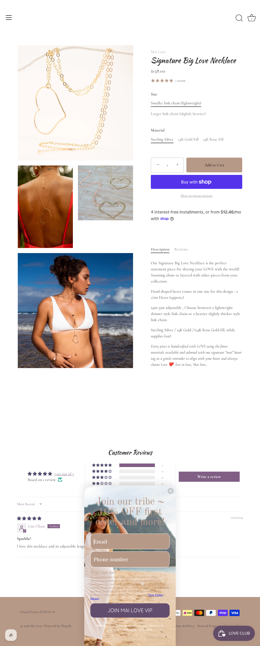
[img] (29, 518)
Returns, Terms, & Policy (177, 626)
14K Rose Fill (213, 139)
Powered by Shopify (58, 626)
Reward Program (209, 626)
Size (154, 94)
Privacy (94, 598)
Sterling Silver (162, 139)
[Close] (171, 491)
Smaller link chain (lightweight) (176, 103)
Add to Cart (214, 165)
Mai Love (158, 51)
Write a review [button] (209, 476)
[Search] (239, 18)
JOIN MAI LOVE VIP (130, 610)
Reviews (181, 249)
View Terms (155, 595)
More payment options (197, 195)
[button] (102, 465)
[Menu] (8, 17)
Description (160, 249)
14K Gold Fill (188, 139)
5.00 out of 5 (64, 473)
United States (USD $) (35, 612)
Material (158, 130)
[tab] (162, 249)
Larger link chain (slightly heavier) (178, 113)
